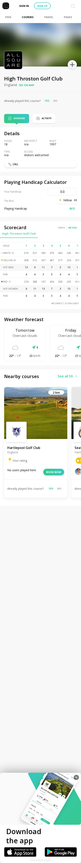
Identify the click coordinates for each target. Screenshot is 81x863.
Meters (72, 227)
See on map (26, 85)
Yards (61, 227)
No (55, 101)
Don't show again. (40, 860)
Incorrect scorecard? (65, 303)
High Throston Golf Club (19, 233)
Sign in (24, 6)
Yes (47, 101)
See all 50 (65, 376)
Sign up (42, 6)
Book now (53, 472)
